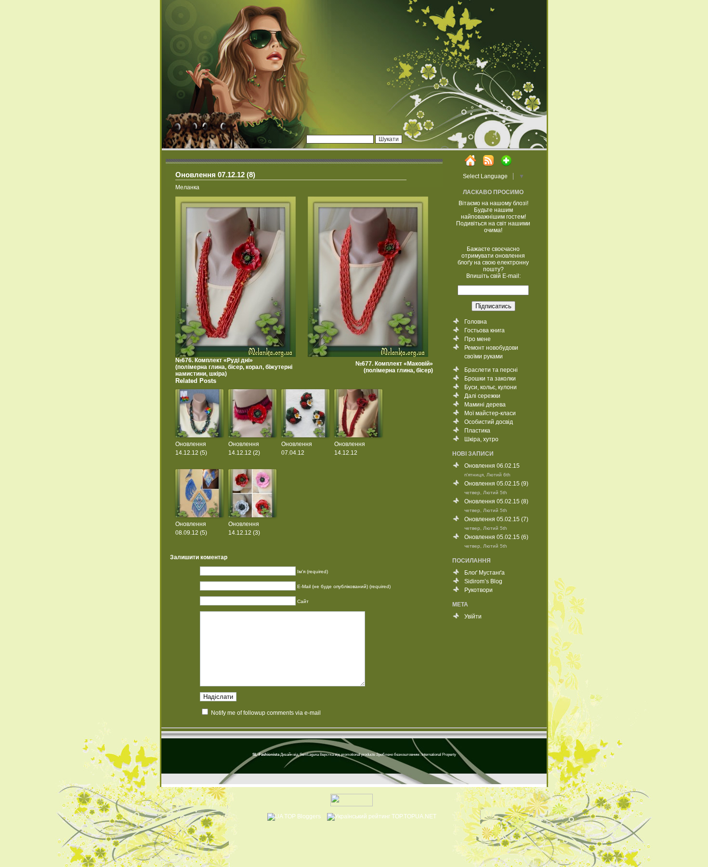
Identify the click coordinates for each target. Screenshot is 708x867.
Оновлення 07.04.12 (296, 448)
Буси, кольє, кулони (490, 387)
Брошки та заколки (490, 378)
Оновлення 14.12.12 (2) (244, 448)
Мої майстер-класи (490, 413)
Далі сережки (482, 396)
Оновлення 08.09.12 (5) (191, 528)
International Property (438, 754)
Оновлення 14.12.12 (349, 448)
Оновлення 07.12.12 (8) (215, 175)
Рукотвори (478, 590)
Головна (475, 321)
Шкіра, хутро (481, 439)
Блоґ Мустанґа (484, 572)
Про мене (477, 339)
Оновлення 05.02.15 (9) (496, 483)
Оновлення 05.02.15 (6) (496, 537)
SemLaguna (309, 754)
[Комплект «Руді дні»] (238, 355)
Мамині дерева (485, 404)
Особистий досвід (488, 422)
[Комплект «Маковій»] (370, 355)
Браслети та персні (491, 370)
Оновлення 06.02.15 (492, 465)
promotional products (358, 754)
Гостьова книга (484, 330)
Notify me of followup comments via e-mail (266, 712)
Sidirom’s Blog (483, 581)
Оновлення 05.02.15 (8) (496, 501)
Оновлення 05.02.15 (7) (496, 519)
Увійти (473, 616)
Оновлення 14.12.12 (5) (191, 448)
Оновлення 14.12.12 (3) (244, 528)
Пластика (477, 430)
